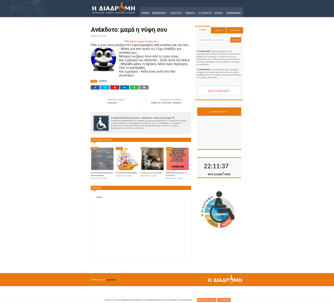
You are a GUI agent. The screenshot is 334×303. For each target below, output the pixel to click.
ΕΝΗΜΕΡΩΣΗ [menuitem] (159, 13)
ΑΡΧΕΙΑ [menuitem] (218, 13)
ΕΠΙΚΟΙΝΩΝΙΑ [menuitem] (233, 13)
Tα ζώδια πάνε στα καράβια (126, 173)
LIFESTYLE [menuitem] (175, 13)
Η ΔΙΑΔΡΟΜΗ (110, 280)
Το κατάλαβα (224, 300)
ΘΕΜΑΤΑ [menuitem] (189, 13)
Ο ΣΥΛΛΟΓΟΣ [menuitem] (205, 13)
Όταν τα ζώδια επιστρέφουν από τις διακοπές (102, 174)
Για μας (202, 29)
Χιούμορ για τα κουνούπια (151, 173)
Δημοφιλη (234, 30)
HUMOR (102, 81)
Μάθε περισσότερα (206, 300)
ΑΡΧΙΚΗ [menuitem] (145, 13)
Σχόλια (219, 30)
